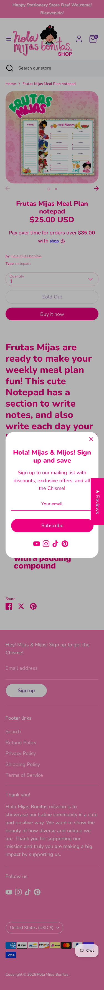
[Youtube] (36, 543)
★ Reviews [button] (97, 501)
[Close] (91, 439)
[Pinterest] (65, 543)
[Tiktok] (55, 543)
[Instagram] (46, 543)
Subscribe (52, 525)
